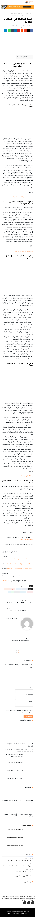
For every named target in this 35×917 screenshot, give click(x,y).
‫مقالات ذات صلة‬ (29, 639)
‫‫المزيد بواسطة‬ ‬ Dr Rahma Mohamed (22, 641)
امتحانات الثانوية (24, 586)
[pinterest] (18, 31)
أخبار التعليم (27, 16)
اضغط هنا (5, 580)
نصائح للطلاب (21, 16)
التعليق (31, 667)
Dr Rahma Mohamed (25, 25)
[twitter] (28, 31)
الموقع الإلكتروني (29, 701)
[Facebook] (32, 903)
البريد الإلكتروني (29, 694)
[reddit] (22, 31)
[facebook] (31, 31)
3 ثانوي (27, 13)
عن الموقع (9, 914)
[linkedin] (15, 31)
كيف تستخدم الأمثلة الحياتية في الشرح (18, 602)
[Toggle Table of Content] (30, 57)
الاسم (31, 688)
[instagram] (24, 903)
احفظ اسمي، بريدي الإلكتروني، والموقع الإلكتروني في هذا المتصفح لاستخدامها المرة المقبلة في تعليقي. (19, 711)
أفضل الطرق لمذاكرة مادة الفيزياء (17, 609)
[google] (25, 31)
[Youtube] (28, 903)
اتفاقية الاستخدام (16, 914)
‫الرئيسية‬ (31, 13)
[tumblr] (12, 31)
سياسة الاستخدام (24, 914)
